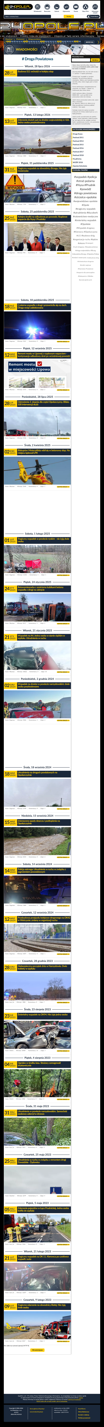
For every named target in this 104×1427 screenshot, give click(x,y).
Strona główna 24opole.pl (37, 1408)
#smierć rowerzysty (79, 258)
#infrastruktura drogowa (85, 261)
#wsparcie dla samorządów (85, 272)
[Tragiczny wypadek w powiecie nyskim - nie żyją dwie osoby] (37, 564)
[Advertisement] (37, 277)
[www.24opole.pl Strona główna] (18, 9)
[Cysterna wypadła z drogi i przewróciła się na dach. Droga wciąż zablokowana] (37, 330)
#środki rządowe (85, 265)
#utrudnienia (79, 213)
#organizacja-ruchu (81, 239)
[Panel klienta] (93, 16)
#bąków (94, 239)
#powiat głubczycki (85, 280)
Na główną (77, 159)
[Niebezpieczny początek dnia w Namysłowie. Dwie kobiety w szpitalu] (37, 991)
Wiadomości (20, 39)
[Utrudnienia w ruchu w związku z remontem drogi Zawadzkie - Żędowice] (37, 1185)
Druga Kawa (77, 134)
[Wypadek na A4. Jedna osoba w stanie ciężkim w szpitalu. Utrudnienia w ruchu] (37, 661)
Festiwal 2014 (78, 141)
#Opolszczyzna (90, 232)
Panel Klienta (81, 1408)
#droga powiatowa (34, 39)
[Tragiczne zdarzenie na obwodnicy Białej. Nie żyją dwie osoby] (37, 1330)
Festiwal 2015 (78, 145)
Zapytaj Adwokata (80, 166)
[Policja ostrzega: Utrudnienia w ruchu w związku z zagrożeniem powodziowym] (37, 894)
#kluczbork (92, 213)
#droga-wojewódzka (82, 250)
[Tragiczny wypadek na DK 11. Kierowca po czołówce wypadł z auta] (37, 1282)
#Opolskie (86, 224)
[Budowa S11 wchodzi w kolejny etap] (37, 96)
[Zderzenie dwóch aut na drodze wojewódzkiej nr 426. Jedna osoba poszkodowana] (37, 145)
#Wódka (90, 276)
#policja (92, 177)
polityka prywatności (74, 1399)
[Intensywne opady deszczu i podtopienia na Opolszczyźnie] (37, 846)
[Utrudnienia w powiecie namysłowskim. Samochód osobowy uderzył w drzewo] (37, 1136)
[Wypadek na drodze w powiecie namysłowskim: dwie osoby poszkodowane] (37, 709)
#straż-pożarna (85, 181)
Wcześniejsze (37, 1350)
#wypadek (80, 177)
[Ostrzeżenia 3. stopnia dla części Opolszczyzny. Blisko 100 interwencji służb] (37, 427)
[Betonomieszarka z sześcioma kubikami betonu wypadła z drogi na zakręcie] (37, 612)
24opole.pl (8, 39)
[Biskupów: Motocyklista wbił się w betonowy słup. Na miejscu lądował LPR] (37, 475)
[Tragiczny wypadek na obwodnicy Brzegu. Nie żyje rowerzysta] (37, 193)
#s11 (78, 236)
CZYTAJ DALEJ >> (63, 108)
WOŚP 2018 (78, 162)
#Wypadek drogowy (85, 228)
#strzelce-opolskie (85, 197)
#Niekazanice (82, 276)
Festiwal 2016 (78, 148)
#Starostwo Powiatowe (85, 269)
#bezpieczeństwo (91, 247)
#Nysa (80, 185)
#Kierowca (78, 232)
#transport (89, 243)
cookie (81, 1397)
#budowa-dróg (88, 236)
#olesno (81, 243)
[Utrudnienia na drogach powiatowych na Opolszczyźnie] (37, 797)
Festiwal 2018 (78, 155)
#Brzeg (93, 250)
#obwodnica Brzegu (79, 254)
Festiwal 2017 (78, 152)
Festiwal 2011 (78, 137)
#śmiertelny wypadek (85, 220)
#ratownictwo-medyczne (85, 216)
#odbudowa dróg (93, 258)
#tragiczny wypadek (86, 209)
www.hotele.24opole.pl (36, 1412)
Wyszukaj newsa (77, 56)
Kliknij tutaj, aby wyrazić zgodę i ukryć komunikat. (52, 1401)
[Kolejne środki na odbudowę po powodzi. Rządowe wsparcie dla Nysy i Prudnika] (37, 242)
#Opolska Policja (93, 254)
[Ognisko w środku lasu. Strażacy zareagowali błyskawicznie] (37, 1088)
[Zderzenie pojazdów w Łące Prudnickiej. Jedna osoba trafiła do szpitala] (37, 1233)
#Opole (85, 205)
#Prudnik (89, 185)
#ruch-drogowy (78, 247)
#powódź (85, 189)
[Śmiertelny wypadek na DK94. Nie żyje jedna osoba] (37, 1040)
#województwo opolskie (85, 201)
